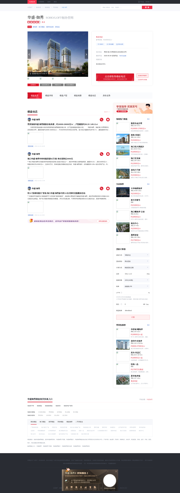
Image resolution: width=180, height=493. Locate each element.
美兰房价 (65, 415)
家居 (55, 2)
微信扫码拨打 (143, 75)
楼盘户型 (63, 95)
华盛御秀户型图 (47, 446)
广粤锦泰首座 (34, 427)
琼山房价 (56, 415)
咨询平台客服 (143, 79)
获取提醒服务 (103, 221)
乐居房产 (30, 7)
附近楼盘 (34, 422)
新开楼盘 (51, 422)
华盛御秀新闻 (86, 446)
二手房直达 (79, 422)
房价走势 (120, 44)
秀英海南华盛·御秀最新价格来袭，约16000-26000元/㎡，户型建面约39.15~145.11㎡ (63, 124)
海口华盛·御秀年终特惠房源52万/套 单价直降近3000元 (50, 159)
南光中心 (141, 430)
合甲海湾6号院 (122, 427)
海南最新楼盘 (48, 406)
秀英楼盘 (55, 7)
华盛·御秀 (64, 7)
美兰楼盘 (75, 412)
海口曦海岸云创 (63, 430)
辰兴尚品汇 (42, 434)
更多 (148, 119)
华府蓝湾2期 (63, 427)
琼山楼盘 (67, 412)
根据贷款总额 (129, 267)
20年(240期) (129, 280)
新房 (49, 2)
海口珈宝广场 (45, 427)
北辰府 (32, 430)
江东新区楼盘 (42, 412)
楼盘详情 (49, 95)
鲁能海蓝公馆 (87, 427)
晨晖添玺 (104, 427)
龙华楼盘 (59, 412)
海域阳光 (112, 427)
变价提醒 (111, 44)
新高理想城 (132, 430)
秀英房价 (40, 415)
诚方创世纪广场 (63, 434)
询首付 (101, 44)
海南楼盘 (47, 7)
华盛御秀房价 (77, 446)
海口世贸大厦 (85, 434)
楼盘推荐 (69, 422)
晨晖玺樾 (96, 427)
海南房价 (58, 406)
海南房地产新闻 (68, 406)
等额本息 (128, 255)
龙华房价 (48, 415)
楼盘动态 (92, 95)
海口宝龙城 (123, 430)
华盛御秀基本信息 (67, 446)
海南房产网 (31, 406)
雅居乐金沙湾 (90, 430)
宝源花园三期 (74, 434)
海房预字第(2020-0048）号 (39, 74)
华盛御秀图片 (57, 446)
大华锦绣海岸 (52, 430)
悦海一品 (81, 430)
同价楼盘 (60, 422)
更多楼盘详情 (100, 64)
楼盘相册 (78, 95)
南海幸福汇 (114, 430)
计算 (133, 317)
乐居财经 (41, 2)
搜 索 (147, 7)
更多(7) (106, 112)
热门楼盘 (43, 422)
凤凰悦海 (73, 430)
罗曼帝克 (54, 427)
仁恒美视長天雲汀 (103, 430)
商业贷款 (128, 261)
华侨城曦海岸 (41, 430)
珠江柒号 (33, 434)
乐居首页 (32, 2)
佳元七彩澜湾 (52, 434)
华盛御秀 (149, 399)
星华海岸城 (142, 427)
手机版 (142, 2)
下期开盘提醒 (122, 56)
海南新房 (38, 7)
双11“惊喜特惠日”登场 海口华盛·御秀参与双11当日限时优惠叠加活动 (56, 193)
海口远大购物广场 (75, 427)
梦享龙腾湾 (133, 427)
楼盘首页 (34, 95)
